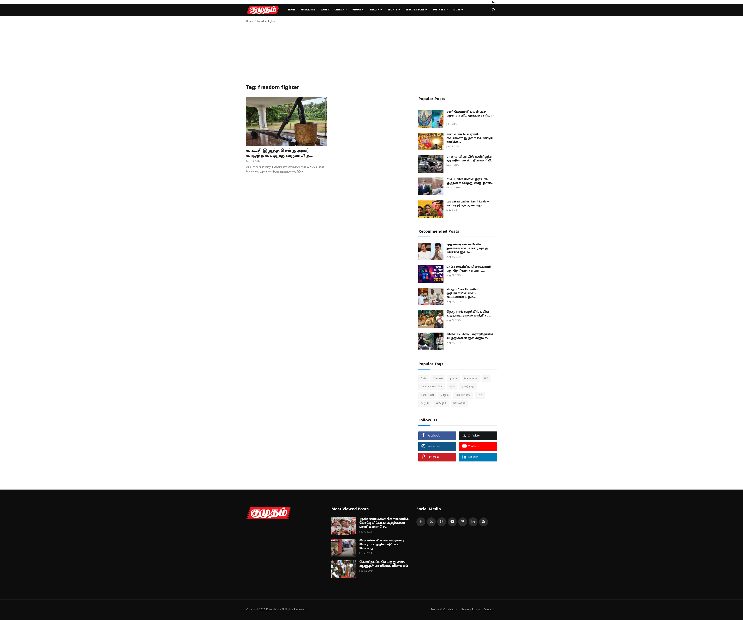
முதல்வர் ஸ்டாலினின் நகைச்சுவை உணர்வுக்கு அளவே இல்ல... (467, 248)
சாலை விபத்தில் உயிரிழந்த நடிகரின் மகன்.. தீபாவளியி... (469, 158)
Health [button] (374, 10)
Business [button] (439, 10)
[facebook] (420, 521)
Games (325, 10)
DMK (423, 378)
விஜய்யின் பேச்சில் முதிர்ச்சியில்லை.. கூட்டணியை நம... (462, 293)
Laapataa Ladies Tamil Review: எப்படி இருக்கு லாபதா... (468, 203)
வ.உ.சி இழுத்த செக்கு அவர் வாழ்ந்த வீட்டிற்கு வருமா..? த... (279, 153)
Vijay (452, 386)
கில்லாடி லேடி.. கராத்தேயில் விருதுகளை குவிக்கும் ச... (469, 336)
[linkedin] (473, 521)
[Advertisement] (371, 56)
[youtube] (452, 521)
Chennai (438, 378)
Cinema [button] (339, 10)
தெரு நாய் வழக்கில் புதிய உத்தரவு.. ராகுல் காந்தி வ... (468, 313)
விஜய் (425, 403)
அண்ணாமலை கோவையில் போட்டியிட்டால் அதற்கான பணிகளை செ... (384, 523)
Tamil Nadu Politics (432, 386)
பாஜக (445, 395)
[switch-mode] (493, 2)
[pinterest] (462, 521)
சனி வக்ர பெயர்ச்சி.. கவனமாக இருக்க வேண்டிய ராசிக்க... (469, 138)
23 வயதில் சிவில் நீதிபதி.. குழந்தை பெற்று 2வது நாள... (469, 181)
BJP (486, 378)
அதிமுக (441, 403)
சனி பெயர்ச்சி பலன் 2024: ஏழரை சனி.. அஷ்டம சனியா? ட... (470, 115)
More (456, 10)
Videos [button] (357, 10)
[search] (493, 9)
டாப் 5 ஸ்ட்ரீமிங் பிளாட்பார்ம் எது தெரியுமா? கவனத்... (468, 269)
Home (291, 10)
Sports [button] (392, 10)
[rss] (483, 521)
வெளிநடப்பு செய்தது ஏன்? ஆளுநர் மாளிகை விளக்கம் (383, 564)
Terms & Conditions (444, 609)
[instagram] (441, 521)
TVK (479, 395)
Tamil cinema (463, 395)
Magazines (308, 10)
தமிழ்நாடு (468, 386)
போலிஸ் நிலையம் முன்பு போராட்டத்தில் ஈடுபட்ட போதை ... (381, 544)
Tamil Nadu (427, 395)
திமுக (453, 378)
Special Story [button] (415, 10)
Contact (489, 609)
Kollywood (459, 403)
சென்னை (471, 378)
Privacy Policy (470, 609)
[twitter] (431, 521)
